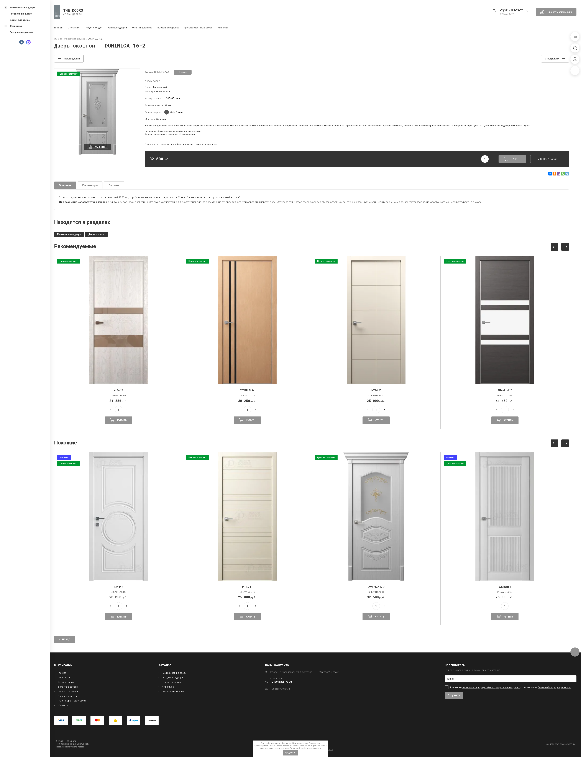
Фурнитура (168, 686)
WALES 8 (505, 390)
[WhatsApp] (563, 173)
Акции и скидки (94, 27)
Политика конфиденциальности (72, 743)
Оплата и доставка (142, 27)
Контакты (223, 27)
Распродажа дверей (173, 691)
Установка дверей (117, 27)
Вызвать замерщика (168, 27)
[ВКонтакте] (550, 173)
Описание (65, 185)
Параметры (90, 185)
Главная (58, 27)
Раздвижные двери (172, 677)
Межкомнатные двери (174, 673)
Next (565, 247)
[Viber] (558, 173)
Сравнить (100, 147)
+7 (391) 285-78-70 (511, 10)
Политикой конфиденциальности (305, 748)
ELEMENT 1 (376, 586)
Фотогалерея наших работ (198, 27)
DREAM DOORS (152, 81)
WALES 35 (504, 586)
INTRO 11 (118, 586)
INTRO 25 (247, 390)
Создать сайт (552, 744)
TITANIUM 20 (376, 390)
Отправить (454, 695)
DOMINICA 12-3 (247, 586)
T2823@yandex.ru (280, 688)
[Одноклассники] (554, 173)
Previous (554, 247)
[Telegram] (567, 173)
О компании (74, 27)
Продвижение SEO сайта (66, 747)
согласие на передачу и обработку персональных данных (491, 687)
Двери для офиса (171, 682)
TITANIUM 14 (118, 390)
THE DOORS (73, 10)
